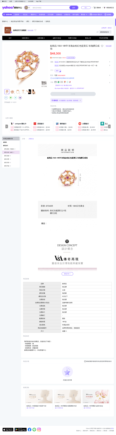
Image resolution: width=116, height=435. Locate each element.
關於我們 (85, 430)
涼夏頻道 (59, 14)
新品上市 (88, 38)
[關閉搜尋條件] (29, 8)
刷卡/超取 (76, 14)
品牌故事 (103, 28)
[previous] (6, 126)
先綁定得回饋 (70, 58)
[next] (109, 126)
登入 (86, 8)
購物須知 (92, 430)
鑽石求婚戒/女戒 (37, 21)
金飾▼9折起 (57, 38)
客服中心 (78, 430)
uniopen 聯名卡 (97, 14)
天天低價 (50, 14)
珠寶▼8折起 (72, 38)
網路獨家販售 (104, 32)
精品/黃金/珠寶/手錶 (17, 21)
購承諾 (110, 28)
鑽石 (27, 21)
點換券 (17, 14)
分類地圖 (111, 430)
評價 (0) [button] (31, 138)
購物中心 (5, 21)
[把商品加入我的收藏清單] (102, 46)
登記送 (25, 14)
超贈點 (109, 14)
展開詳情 (66, 274)
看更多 (83, 14)
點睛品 (48, 21)
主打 (10, 38)
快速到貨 (42, 14)
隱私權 (105, 430)
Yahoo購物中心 (12, 7)
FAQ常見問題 (103, 38)
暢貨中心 (34, 14)
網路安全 (99, 430)
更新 (112, 428)
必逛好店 (67, 14)
